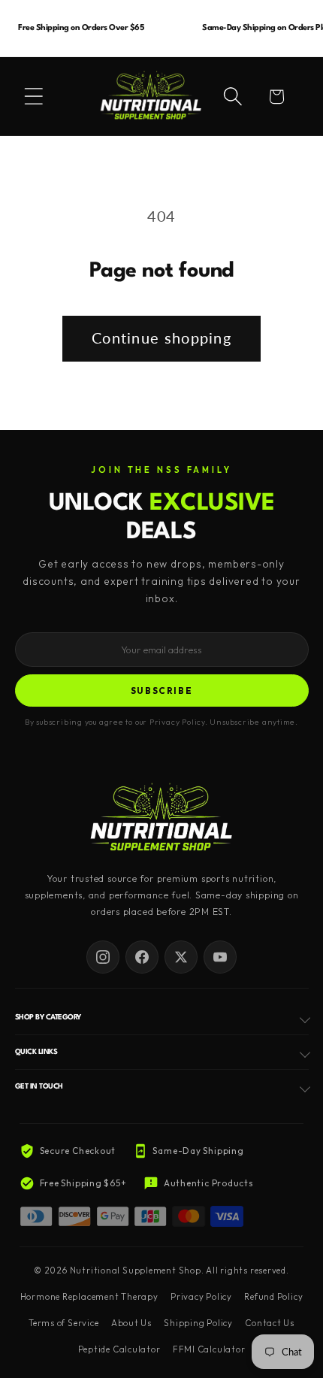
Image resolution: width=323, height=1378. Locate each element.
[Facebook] (141, 957)
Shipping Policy (198, 1323)
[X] (181, 957)
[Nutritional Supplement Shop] (161, 818)
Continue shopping (161, 338)
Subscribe (162, 690)
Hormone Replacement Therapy (89, 1297)
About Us (131, 1323)
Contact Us (269, 1323)
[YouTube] (220, 957)
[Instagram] (102, 957)
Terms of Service (63, 1323)
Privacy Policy (201, 1297)
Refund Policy (273, 1297)
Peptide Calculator (119, 1349)
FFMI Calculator (209, 1349)
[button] (33, 96)
